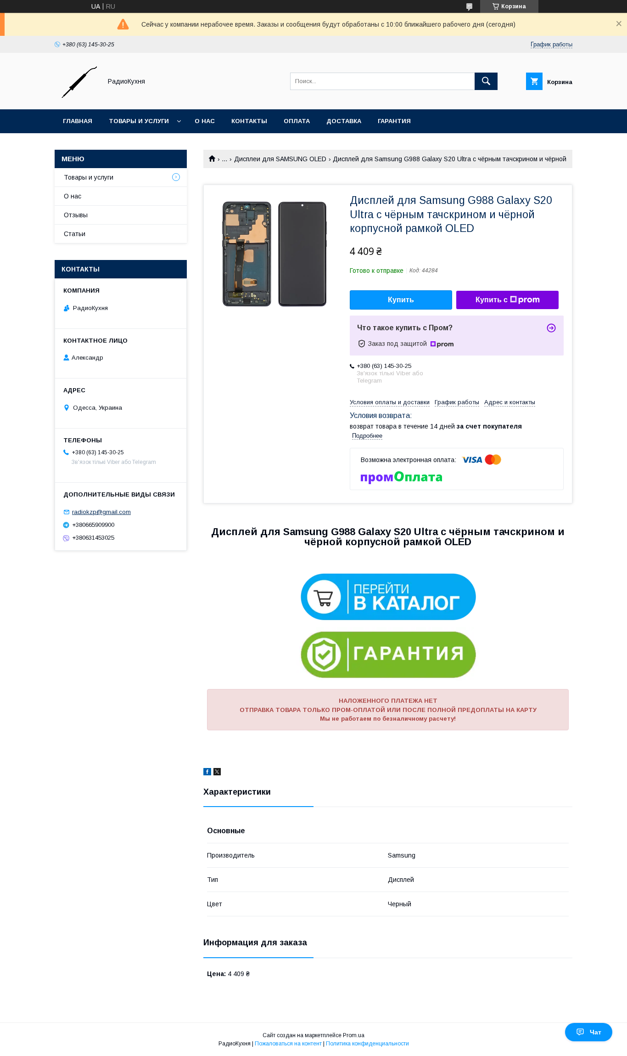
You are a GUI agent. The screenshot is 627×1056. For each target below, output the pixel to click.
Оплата (297, 121)
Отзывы (76, 215)
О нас (205, 121)
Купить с (492, 300)
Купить (401, 300)
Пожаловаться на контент (288, 1043)
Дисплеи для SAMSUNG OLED (280, 159)
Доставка (343, 121)
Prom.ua (353, 1035)
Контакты (249, 121)
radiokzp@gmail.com (101, 511)
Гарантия (394, 121)
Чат (595, 1032)
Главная (77, 121)
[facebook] (207, 773)
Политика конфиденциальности (367, 1043)
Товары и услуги (139, 121)
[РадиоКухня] (76, 97)
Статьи (74, 233)
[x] (217, 773)
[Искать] (486, 81)
